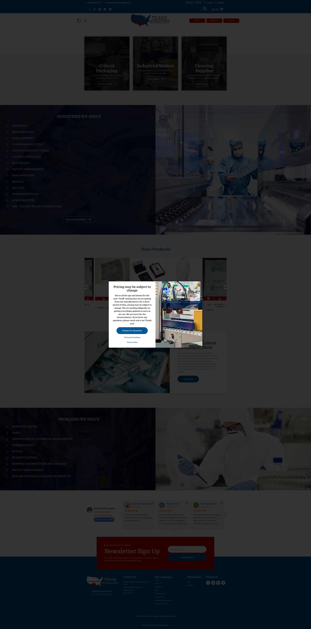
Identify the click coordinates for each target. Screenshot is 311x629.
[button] (198, 285)
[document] (155, 314)
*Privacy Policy (132, 342)
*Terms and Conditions (132, 337)
